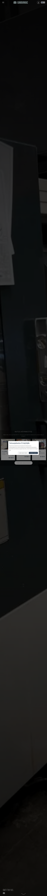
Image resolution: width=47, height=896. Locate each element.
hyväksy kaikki (33, 453)
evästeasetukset (23, 453)
